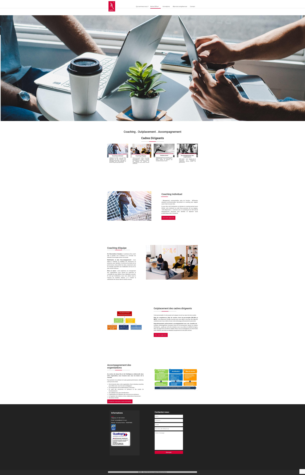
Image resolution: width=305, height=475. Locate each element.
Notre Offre (154, 6)
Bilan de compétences (180, 6)
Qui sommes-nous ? (142, 6)
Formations (166, 6)
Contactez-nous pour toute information (119, 401)
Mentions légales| (153, 472)
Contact (192, 6)
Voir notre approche (168, 217)
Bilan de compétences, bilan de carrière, (166, 317)
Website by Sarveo (162, 472)
